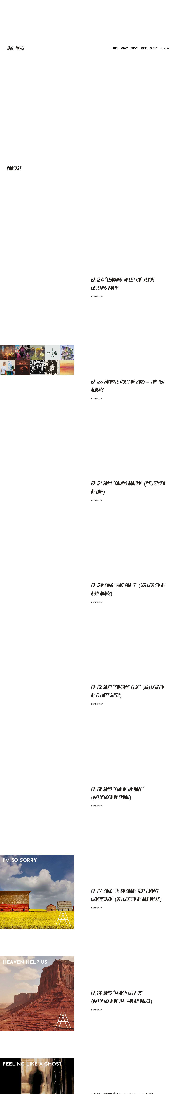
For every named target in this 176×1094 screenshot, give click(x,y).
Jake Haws (15, 48)
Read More (97, 296)
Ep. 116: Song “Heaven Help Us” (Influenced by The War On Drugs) (121, 997)
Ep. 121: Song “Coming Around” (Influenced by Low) (128, 488)
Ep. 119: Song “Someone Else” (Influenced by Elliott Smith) (127, 692)
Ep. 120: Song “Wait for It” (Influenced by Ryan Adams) (128, 590)
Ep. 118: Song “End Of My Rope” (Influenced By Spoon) (117, 793)
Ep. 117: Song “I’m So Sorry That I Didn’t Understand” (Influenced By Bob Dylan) (126, 895)
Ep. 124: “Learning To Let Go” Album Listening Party (122, 284)
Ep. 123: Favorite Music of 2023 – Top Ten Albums (127, 386)
